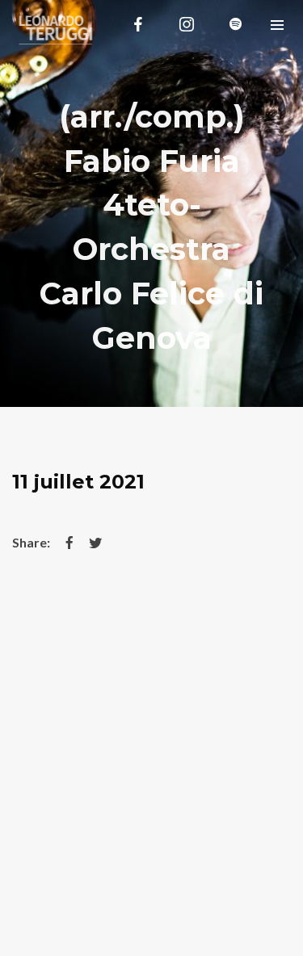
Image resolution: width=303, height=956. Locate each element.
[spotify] (235, 24)
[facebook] (138, 24)
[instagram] (187, 24)
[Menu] (277, 24)
